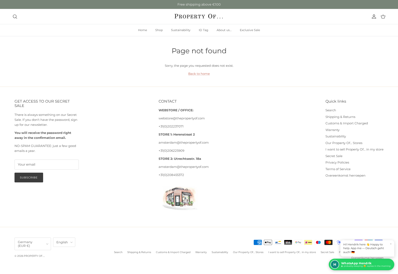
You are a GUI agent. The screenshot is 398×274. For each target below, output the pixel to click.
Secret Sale (333, 156)
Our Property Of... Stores (343, 143)
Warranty (332, 130)
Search (330, 110)
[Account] (373, 16)
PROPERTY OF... (34, 255)
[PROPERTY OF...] (199, 16)
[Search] (14, 16)
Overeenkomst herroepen (345, 175)
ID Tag (203, 30)
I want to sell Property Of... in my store (354, 149)
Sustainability (181, 30)
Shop (159, 30)
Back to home (199, 74)
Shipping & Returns (340, 117)
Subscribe (29, 177)
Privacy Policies (337, 162)
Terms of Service (338, 169)
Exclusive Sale (250, 30)
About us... (224, 30)
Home (142, 30)
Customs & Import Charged (346, 123)
